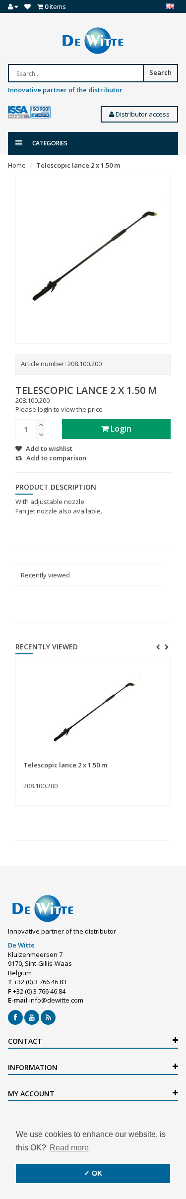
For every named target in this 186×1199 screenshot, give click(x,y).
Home (17, 165)
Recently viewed (45, 574)
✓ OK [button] (93, 1173)
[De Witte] (93, 41)
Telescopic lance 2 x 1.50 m (78, 165)
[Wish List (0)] (27, 6)
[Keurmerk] (29, 112)
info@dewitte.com (56, 1000)
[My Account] (13, 6)
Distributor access (142, 114)
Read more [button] (69, 1147)
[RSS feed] (48, 1017)
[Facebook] (15, 1017)
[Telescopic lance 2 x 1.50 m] (93, 709)
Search (160, 72)
